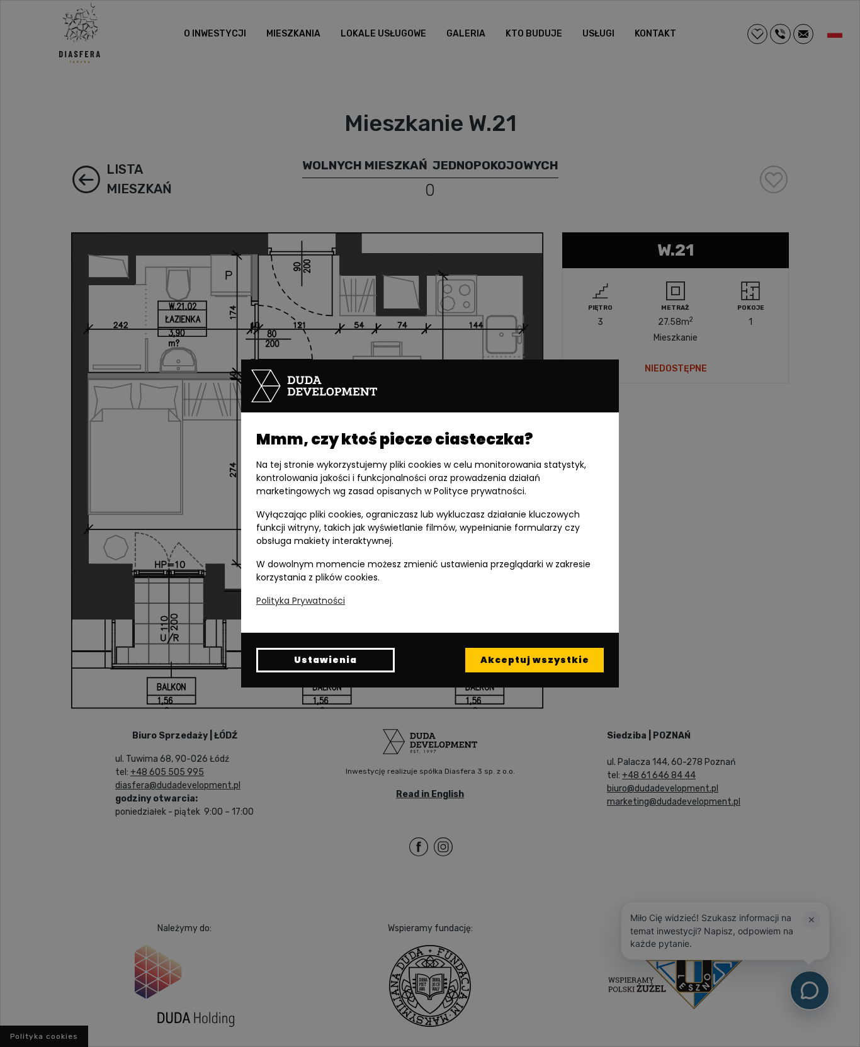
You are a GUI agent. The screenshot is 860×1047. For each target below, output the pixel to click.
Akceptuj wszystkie (534, 660)
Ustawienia (325, 660)
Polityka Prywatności (300, 600)
